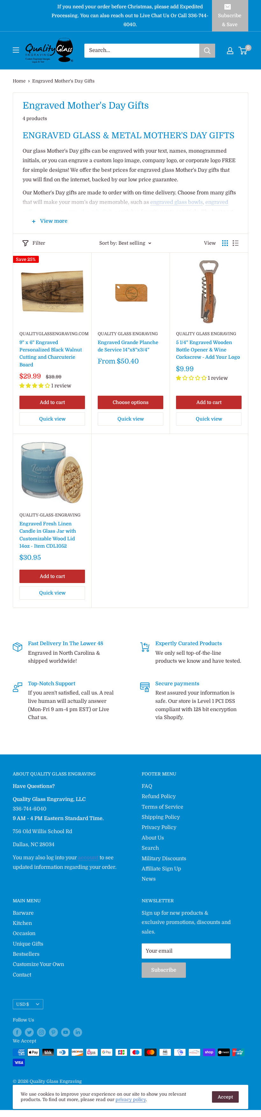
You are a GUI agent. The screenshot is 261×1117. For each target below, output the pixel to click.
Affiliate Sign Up (161, 869)
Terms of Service (162, 807)
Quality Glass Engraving (128, 333)
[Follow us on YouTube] (65, 1032)
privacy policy (131, 1099)
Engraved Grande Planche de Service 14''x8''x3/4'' (128, 346)
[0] (243, 50)
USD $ (22, 1004)
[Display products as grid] (225, 243)
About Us (153, 838)
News (149, 879)
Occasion (24, 933)
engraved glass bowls (176, 202)
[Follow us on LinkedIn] (77, 1032)
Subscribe (163, 970)
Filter (38, 243)
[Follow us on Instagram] (41, 1032)
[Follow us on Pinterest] (53, 1032)
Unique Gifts (28, 944)
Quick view (52, 419)
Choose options (131, 402)
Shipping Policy (161, 817)
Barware (23, 913)
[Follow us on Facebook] (17, 1032)
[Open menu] (16, 50)
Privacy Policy (159, 827)
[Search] (207, 51)
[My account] (230, 50)
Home (19, 80)
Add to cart (52, 402)
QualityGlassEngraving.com (52, 333)
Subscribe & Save (229, 20)
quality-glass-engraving (50, 515)
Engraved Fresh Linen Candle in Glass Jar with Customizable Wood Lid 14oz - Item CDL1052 (47, 535)
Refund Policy (159, 796)
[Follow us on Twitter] (29, 1032)
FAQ (147, 786)
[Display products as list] (235, 243)
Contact (22, 975)
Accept (225, 1096)
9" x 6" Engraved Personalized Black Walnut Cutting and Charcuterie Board (50, 354)
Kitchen (22, 923)
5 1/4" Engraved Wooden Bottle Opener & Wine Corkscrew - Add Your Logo (208, 350)
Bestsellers (26, 954)
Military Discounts (164, 858)
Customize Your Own (38, 964)
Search (150, 848)
